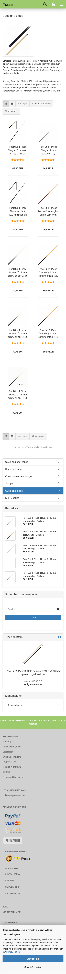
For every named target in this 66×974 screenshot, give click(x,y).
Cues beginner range (16, 461)
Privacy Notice (13, 952)
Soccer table (12, 874)
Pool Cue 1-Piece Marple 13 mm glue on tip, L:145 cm (48, 211)
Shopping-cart (13, 893)
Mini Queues (12, 497)
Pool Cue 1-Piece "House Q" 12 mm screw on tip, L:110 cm (18, 273)
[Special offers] (59, 637)
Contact (6, 772)
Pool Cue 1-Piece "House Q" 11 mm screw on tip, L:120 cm (18, 395)
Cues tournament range (18, 476)
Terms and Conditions (13, 777)
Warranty (7, 741)
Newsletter (12, 887)
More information (33, 967)
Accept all (33, 958)
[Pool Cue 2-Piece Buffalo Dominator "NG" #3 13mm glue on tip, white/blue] (33, 654)
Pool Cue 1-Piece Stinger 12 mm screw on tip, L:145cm (48, 150)
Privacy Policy (9, 761)
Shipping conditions (12, 757)
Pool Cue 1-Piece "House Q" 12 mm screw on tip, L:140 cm (48, 334)
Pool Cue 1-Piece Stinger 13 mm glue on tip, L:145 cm (18, 150)
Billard (9, 880)
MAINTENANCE (12, 912)
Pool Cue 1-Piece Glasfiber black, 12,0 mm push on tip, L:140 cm (18, 212)
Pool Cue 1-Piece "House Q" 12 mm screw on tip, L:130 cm (18, 334)
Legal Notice (9, 751)
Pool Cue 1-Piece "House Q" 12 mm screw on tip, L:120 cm (48, 273)
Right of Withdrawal (12, 767)
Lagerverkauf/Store (12, 746)
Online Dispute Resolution (15, 795)
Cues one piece (14, 490)
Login (33, 617)
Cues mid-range (14, 469)
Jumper (9, 483)
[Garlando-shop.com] (8, 4)
